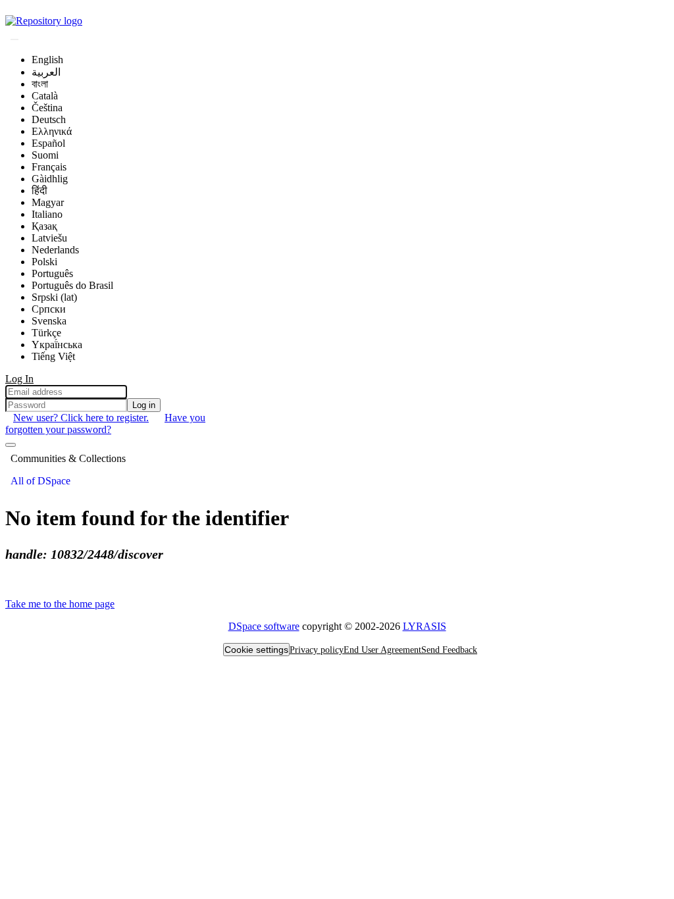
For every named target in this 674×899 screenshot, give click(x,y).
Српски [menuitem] (49, 309)
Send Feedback (449, 650)
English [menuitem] (47, 59)
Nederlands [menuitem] (55, 249)
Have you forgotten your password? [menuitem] (105, 423)
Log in (143, 405)
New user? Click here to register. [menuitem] (81, 417)
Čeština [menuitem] (47, 107)
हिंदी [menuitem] (39, 190)
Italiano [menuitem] (47, 214)
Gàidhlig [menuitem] (50, 178)
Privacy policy (317, 650)
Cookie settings (256, 649)
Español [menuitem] (48, 143)
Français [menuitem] (49, 166)
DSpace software (263, 626)
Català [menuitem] (45, 95)
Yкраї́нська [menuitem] (57, 344)
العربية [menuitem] (46, 72)
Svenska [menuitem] (49, 320)
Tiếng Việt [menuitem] (53, 356)
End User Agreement (382, 650)
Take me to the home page (60, 603)
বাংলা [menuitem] (40, 84)
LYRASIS (424, 626)
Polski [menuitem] (44, 261)
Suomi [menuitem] (45, 155)
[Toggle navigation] (10, 445)
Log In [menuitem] (19, 378)
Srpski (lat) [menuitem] (54, 297)
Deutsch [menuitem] (49, 119)
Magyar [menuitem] (48, 202)
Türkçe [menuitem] (46, 332)
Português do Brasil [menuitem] (72, 285)
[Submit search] (14, 39)
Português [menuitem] (52, 273)
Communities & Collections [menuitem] (68, 458)
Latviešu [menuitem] (49, 238)
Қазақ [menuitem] (44, 226)
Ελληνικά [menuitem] (52, 131)
